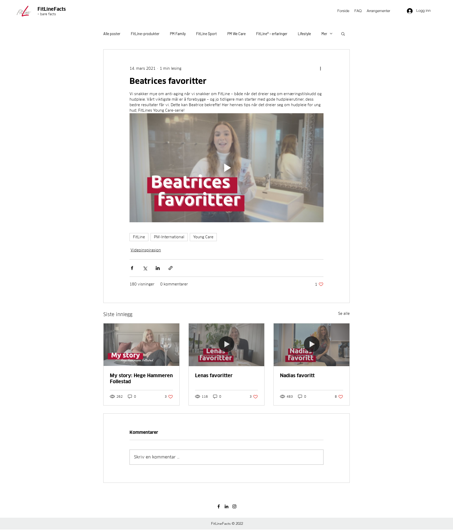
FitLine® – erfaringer (271, 33)
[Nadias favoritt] (311, 344)
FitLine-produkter (145, 33)
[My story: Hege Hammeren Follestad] (141, 344)
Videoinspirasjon (146, 250)
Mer (324, 33)
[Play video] (226, 167)
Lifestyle (304, 33)
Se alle (344, 313)
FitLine (139, 237)
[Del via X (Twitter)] (144, 268)
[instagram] (234, 506)
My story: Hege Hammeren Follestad (141, 378)
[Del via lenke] (170, 268)
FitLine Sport (206, 33)
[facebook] (218, 506)
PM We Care (236, 33)
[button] (343, 33)
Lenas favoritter (214, 375)
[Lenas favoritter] (227, 344)
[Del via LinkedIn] (157, 268)
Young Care (203, 237)
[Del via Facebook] (132, 268)
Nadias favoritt (297, 375)
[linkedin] (226, 506)
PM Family (178, 33)
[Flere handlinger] (320, 68)
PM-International (169, 237)
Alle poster (111, 33)
